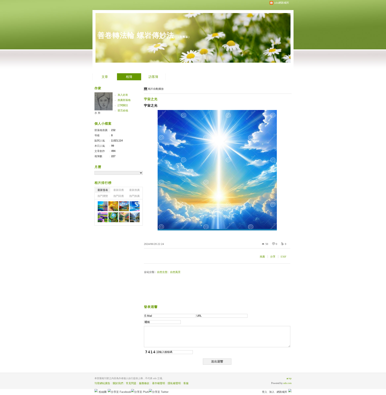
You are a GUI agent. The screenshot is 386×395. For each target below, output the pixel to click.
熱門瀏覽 (103, 196)
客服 (186, 383)
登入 (264, 391)
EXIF (283, 256)
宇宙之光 (151, 99)
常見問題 (131, 383)
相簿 (129, 76)
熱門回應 (118, 196)
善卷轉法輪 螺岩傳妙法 (136, 35)
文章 (105, 76)
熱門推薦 (134, 196)
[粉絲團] (96, 390)
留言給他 (123, 110)
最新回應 (118, 189)
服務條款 (144, 383)
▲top (289, 378)
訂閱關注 (123, 105)
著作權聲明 (158, 383)
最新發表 (103, 189)
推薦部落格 (124, 100)
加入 (271, 391)
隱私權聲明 (174, 383)
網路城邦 (282, 391)
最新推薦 (134, 189)
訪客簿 (153, 76)
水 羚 (97, 112)
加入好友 (123, 94)
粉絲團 (103, 391)
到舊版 (184, 36)
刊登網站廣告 (102, 383)
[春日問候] (103, 206)
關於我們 (118, 383)
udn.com (287, 383)
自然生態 (162, 272)
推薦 (262, 256)
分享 (272, 256)
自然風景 (175, 272)
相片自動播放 (156, 88)
